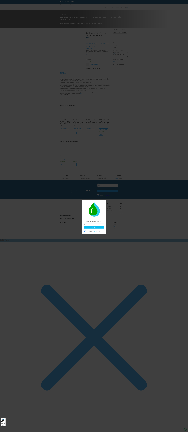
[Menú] (5, 418)
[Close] (105, 198)
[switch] (3, 425)
